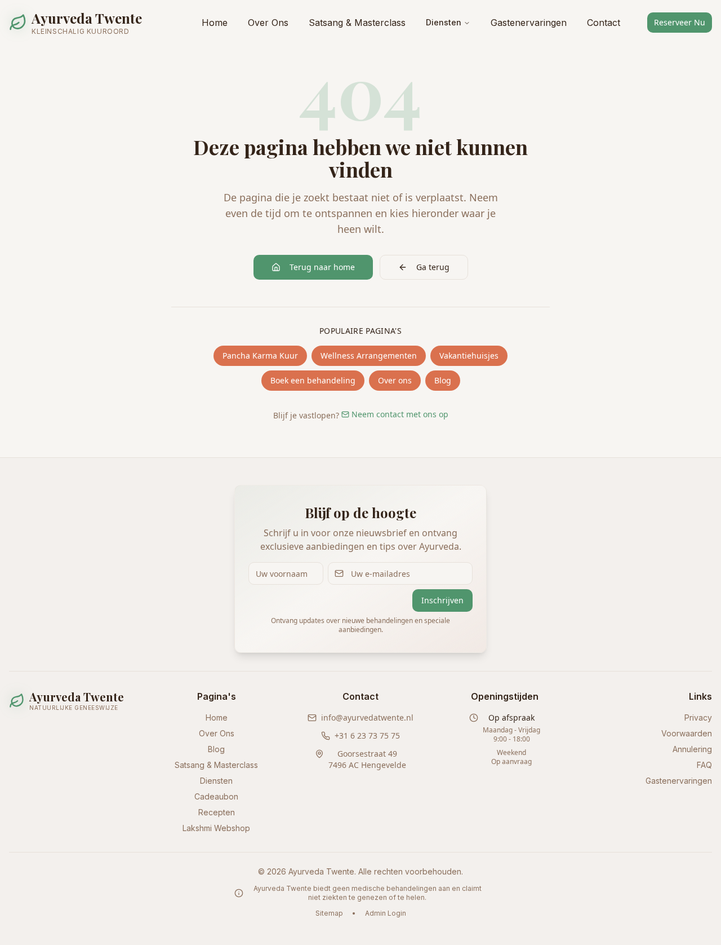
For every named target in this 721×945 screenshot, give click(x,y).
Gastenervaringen (529, 22)
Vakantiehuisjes (469, 355)
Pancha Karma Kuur (260, 355)
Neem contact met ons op (399, 414)
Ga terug (432, 267)
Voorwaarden (686, 733)
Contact (603, 22)
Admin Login (385, 913)
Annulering (692, 749)
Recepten (216, 812)
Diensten (443, 22)
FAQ (704, 765)
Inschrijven (442, 600)
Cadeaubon (216, 796)
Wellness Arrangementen (369, 355)
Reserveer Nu (679, 22)
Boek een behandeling (312, 380)
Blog (442, 380)
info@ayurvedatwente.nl (367, 717)
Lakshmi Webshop (216, 828)
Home (215, 22)
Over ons (395, 380)
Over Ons (268, 22)
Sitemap (329, 913)
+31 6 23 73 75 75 (367, 735)
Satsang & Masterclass (357, 22)
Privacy (698, 717)
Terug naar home (322, 267)
